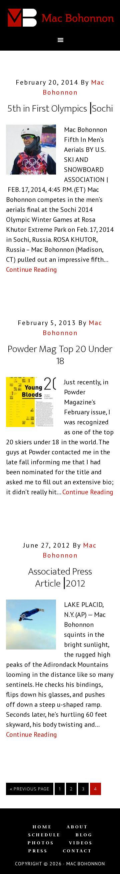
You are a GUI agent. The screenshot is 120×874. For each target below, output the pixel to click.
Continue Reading (31, 269)
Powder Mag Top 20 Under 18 (60, 355)
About (77, 826)
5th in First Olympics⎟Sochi (60, 108)
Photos (40, 842)
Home (42, 826)
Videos (81, 842)
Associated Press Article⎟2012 (60, 577)
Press (38, 850)
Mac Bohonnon (60, 17)
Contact (77, 850)
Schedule (44, 834)
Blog (83, 834)
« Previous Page (29, 789)
